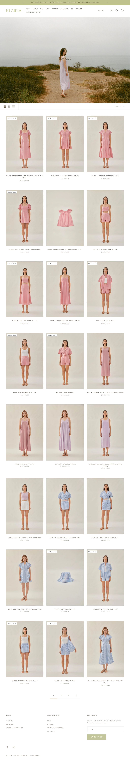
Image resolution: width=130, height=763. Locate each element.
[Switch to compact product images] (13, 106)
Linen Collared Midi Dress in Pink (105, 176)
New (28, 9)
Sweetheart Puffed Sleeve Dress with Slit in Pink (24, 177)
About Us (9, 720)
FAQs (49, 720)
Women (35, 9)
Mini (48, 9)
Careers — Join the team (14, 728)
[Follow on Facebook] (7, 747)
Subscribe (96, 737)
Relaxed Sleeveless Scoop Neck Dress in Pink (105, 392)
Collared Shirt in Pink (105, 321)
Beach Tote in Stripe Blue (65, 680)
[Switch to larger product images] (5, 106)
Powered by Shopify (30, 756)
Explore (79, 9)
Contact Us (51, 731)
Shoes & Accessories (60, 9)
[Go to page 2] (76, 695)
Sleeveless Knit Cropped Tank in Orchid (25, 537)
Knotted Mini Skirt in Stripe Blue (105, 537)
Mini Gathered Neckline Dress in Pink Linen (65, 249)
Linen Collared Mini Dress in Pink (65, 176)
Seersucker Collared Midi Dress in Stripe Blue (105, 681)
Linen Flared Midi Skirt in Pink (24, 321)
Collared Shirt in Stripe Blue (105, 609)
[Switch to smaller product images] (9, 106)
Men (41, 9)
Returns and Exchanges (55, 728)
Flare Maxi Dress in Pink (25, 464)
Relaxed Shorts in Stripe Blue (24, 680)
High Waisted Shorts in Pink (24, 392)
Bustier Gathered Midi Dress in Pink (65, 321)
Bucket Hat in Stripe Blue (65, 609)
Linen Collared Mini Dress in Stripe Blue (24, 609)
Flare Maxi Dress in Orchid (65, 464)
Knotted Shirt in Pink (65, 392)
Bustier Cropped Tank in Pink (105, 249)
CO (72, 9)
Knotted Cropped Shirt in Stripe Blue (65, 537)
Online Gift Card (33, 12)
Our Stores (9, 724)
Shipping (50, 724)
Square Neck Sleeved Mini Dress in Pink (25, 249)
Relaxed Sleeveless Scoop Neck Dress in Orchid (105, 465)
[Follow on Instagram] (14, 747)
